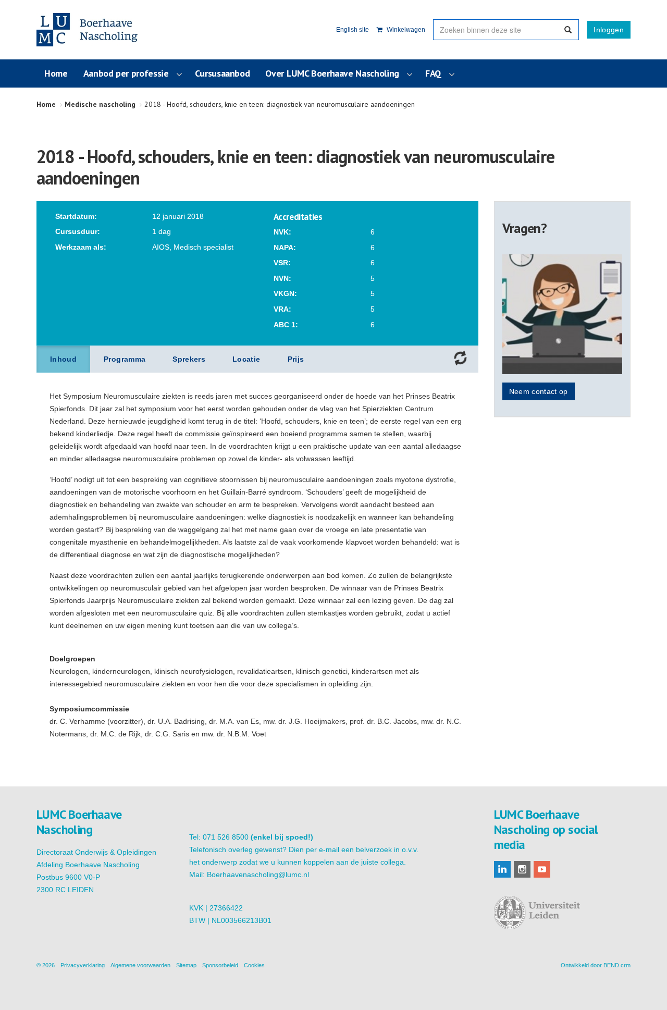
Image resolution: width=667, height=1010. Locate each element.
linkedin (502, 869)
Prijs (296, 359)
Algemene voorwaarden (140, 965)
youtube (542, 869)
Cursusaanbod (222, 73)
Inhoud (63, 359)
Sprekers (188, 359)
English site (352, 29)
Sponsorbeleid (220, 965)
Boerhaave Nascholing (88, 29)
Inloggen (609, 30)
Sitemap (186, 965)
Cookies (254, 965)
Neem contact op (538, 391)
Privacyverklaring (82, 965)
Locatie (246, 359)
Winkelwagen (405, 30)
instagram (522, 869)
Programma (124, 359)
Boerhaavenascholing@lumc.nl (258, 874)
